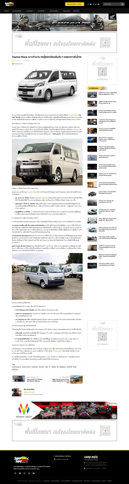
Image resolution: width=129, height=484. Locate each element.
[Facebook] (15, 473)
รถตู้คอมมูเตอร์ (62, 366)
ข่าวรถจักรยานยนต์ (77, 481)
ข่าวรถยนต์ (29, 11)
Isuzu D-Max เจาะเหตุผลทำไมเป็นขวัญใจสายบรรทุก (107, 192)
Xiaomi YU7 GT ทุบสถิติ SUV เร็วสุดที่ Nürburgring (107, 174)
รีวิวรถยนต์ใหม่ (55, 481)
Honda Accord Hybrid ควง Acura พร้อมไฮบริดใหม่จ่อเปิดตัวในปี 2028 (107, 166)
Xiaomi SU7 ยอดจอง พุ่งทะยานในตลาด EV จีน (106, 201)
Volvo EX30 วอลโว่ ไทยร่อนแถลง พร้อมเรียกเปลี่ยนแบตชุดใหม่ (108, 184)
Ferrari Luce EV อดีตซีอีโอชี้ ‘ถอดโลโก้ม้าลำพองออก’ (107, 129)
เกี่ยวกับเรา (76, 11)
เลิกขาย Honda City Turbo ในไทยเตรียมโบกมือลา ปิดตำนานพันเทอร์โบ (108, 229)
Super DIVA (66, 11)
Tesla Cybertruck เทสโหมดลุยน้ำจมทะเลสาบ (107, 156)
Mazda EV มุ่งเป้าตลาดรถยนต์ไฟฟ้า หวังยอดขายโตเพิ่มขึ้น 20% (108, 256)
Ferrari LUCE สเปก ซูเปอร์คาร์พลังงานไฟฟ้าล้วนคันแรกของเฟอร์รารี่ (107, 148)
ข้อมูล (46, 366)
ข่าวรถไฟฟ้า (41, 11)
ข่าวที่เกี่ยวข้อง (93, 88)
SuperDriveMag (35, 366)
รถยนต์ (103, 481)
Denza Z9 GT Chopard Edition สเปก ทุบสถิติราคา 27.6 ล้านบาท (107, 139)
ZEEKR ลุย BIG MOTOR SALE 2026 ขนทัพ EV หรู (107, 102)
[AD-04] (102, 70)
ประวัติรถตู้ (54, 366)
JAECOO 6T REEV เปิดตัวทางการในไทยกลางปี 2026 (106, 264)
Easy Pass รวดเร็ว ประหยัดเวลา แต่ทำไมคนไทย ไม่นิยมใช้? (108, 237)
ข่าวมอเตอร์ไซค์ (16, 11)
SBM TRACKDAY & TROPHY (74, 4)
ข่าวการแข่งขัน (54, 11)
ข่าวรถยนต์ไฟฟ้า (65, 481)
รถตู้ (57, 366)
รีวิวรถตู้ (74, 366)
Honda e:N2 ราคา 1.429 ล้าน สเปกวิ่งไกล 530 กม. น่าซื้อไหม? (107, 211)
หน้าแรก (6, 11)
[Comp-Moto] (91, 458)
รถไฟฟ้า (109, 481)
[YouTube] (20, 473)
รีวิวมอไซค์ (87, 481)
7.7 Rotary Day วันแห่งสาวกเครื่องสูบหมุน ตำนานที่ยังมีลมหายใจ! (107, 121)
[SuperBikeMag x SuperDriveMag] (22, 459)
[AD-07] (64, 42)
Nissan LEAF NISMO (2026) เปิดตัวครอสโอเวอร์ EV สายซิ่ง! (108, 111)
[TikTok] (29, 473)
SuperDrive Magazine (16, 366)
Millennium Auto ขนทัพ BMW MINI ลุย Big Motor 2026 (108, 93)
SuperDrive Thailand (26, 366)
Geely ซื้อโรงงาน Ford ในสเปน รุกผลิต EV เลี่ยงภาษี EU (108, 219)
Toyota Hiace (73, 115)
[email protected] (29, 392)
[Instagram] (24, 473)
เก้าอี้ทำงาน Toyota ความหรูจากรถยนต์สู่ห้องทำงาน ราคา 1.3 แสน (107, 247)
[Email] (33, 473)
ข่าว (49, 366)
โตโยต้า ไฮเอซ (15, 369)
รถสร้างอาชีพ (69, 366)
